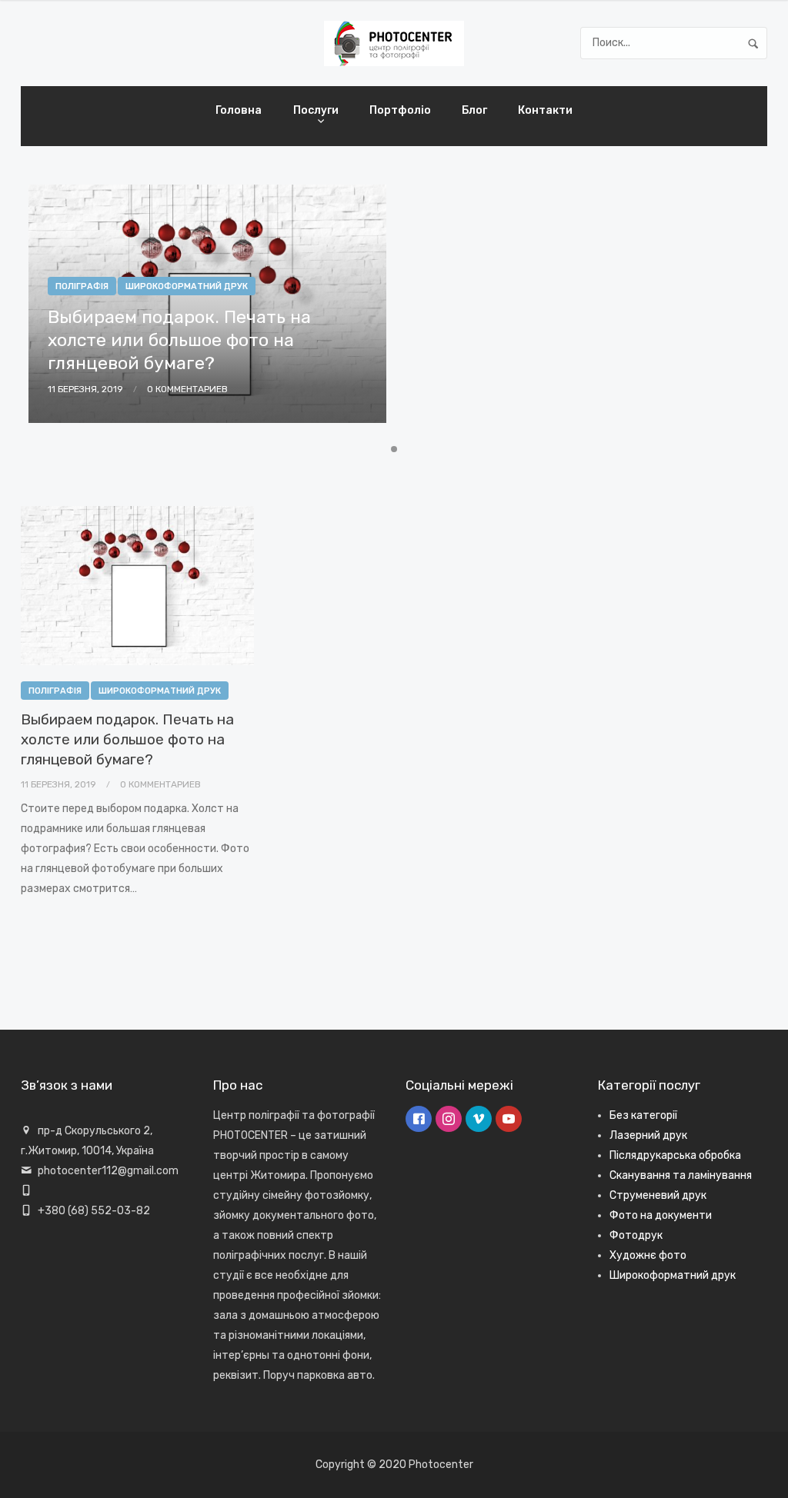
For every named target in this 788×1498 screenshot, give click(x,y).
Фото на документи (660, 1215)
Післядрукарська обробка (675, 1155)
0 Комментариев (160, 784)
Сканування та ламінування (680, 1175)
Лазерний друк (648, 1135)
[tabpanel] (207, 311)
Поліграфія (55, 691)
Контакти (545, 110)
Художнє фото (647, 1255)
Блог (474, 110)
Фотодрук (636, 1235)
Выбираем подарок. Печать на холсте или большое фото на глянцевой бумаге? (127, 739)
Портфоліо (400, 110)
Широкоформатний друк (159, 691)
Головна (238, 110)
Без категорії (643, 1115)
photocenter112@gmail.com (108, 1170)
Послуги (316, 110)
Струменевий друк (657, 1195)
